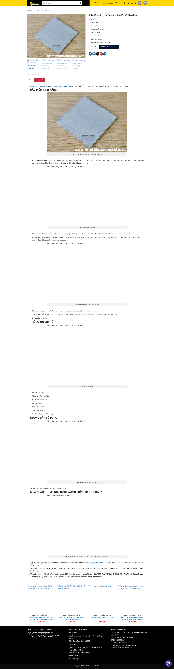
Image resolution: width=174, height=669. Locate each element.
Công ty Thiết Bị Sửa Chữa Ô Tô (45, 636)
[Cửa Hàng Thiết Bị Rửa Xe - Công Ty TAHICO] (34, 3)
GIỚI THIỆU (126, 3)
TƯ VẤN (117, 3)
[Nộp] (80, 3)
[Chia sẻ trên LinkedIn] (105, 54)
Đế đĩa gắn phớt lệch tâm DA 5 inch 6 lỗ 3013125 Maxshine (71, 618)
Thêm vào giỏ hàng (109, 46)
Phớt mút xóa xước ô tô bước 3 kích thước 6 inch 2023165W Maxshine (41, 618)
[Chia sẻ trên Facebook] (90, 54)
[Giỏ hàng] (145, 3)
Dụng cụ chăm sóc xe (44, 10)
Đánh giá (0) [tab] (39, 80)
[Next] (82, 36)
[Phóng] (30, 55)
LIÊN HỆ (133, 3)
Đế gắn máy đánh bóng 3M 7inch (102, 617)
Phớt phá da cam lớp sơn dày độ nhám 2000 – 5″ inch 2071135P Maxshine (132, 619)
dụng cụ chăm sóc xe (97, 562)
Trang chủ (31, 10)
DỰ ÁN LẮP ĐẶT (108, 3)
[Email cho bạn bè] (97, 54)
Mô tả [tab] (30, 80)
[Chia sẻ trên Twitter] (94, 54)
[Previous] (31, 36)
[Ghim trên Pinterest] (101, 54)
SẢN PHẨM (97, 3)
